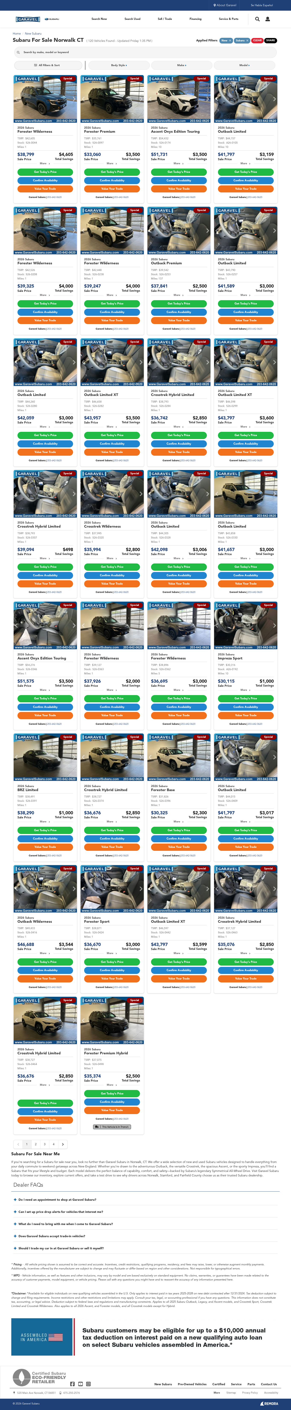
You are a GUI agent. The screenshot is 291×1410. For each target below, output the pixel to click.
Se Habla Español (262, 5)
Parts (251, 1384)
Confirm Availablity (45, 180)
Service (236, 1384)
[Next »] (62, 1144)
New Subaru (163, 1384)
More (43, 163)
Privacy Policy (250, 1393)
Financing (196, 19)
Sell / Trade (165, 19)
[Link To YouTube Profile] (81, 1384)
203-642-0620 (54, 197)
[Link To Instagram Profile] (88, 1384)
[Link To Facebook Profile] (73, 1384)
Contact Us (269, 1384)
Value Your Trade (45, 189)
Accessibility (271, 1393)
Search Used (132, 19)
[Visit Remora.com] (269, 1404)
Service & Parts (228, 19)
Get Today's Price (45, 172)
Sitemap (231, 1393)
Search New (99, 19)
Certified (218, 1384)
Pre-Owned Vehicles (192, 1384)
